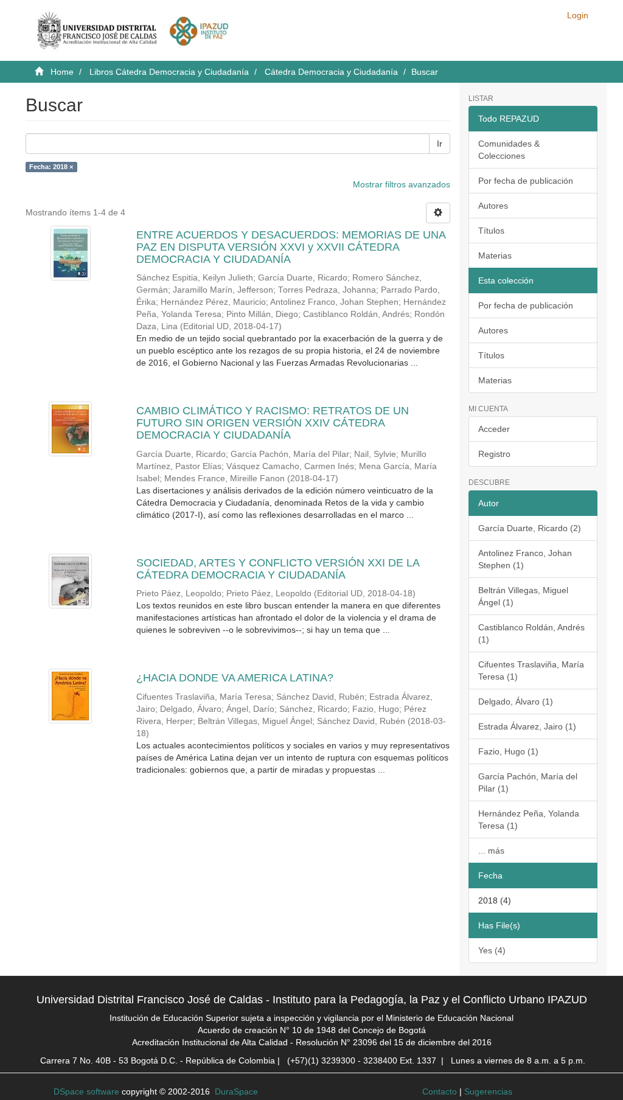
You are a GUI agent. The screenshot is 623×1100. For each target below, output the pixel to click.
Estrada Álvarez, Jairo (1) (527, 726)
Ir (439, 143)
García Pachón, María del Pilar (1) (527, 782)
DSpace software (86, 1091)
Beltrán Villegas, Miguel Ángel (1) (523, 596)
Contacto (439, 1091)
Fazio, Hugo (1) (508, 751)
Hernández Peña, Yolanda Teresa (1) (528, 819)
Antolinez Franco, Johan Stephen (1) (525, 559)
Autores (493, 206)
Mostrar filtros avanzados (401, 184)
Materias (495, 255)
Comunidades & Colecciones (509, 150)
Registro (494, 454)
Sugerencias (488, 1091)
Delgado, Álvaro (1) (515, 701)
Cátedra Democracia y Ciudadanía (331, 72)
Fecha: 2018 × (51, 166)
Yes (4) (492, 950)
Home (62, 72)
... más (491, 850)
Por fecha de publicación (525, 181)
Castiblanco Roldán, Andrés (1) (531, 633)
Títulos (491, 230)
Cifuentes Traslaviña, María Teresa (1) (531, 670)
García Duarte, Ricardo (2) (529, 528)
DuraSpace (236, 1091)
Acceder (494, 429)
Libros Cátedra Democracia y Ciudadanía (169, 72)
